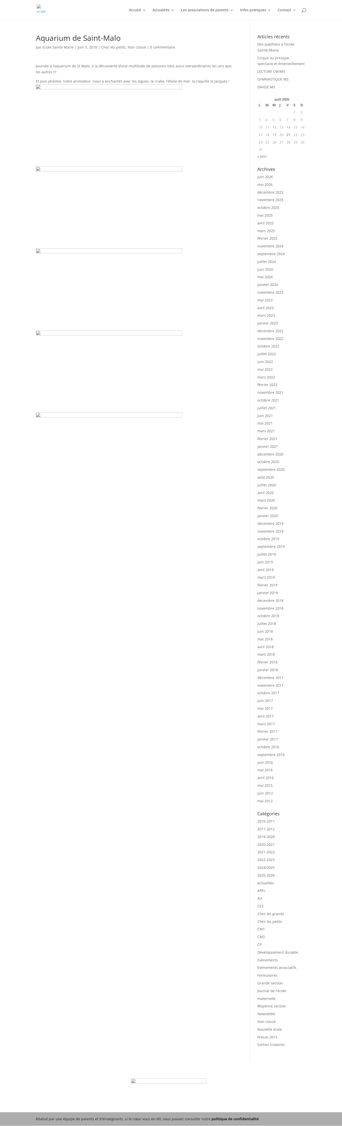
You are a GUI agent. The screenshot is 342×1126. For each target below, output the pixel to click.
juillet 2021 (266, 408)
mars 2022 (266, 377)
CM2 (261, 936)
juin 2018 (265, 631)
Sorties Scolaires (271, 1044)
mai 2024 (265, 276)
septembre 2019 (271, 546)
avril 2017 (265, 716)
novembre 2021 (270, 392)
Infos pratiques (253, 10)
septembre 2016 (271, 754)
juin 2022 (265, 361)
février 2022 (267, 384)
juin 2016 (265, 762)
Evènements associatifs (276, 967)
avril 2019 (265, 569)
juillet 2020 (266, 485)
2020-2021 (266, 844)
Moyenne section (271, 1006)
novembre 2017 (270, 685)
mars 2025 (266, 230)
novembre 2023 (270, 292)
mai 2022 (265, 369)
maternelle (266, 998)
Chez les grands (270, 913)
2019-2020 (266, 836)
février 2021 (267, 438)
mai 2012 (265, 801)
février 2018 (267, 662)
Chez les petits (113, 47)
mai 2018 (265, 639)
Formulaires (267, 975)
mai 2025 (265, 215)
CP (259, 944)
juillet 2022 (266, 353)
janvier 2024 (267, 284)
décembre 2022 (270, 330)
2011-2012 (266, 829)
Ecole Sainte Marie (58, 47)
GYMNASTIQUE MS (273, 79)
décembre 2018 (270, 600)
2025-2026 (266, 875)
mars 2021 (266, 431)
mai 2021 (265, 423)
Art (259, 898)
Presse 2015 (267, 1037)
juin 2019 (265, 562)
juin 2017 (265, 700)
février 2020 (267, 508)
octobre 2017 (268, 692)
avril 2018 (265, 646)
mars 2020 (266, 500)
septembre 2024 (271, 253)
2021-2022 (266, 852)
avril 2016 (265, 777)
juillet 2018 (266, 623)
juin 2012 (265, 793)
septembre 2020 (271, 469)
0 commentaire (162, 47)
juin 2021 (265, 415)
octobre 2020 (268, 461)
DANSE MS (266, 87)
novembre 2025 (270, 199)
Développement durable (277, 952)
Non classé (137, 47)
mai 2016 (265, 770)
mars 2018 (266, 654)
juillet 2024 (266, 261)
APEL (261, 890)
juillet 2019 (266, 554)
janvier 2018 (267, 669)
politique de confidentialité (235, 1118)
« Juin (262, 156)
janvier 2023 (267, 323)
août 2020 (265, 477)
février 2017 (267, 731)
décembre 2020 (270, 454)
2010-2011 (266, 821)
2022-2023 (266, 859)
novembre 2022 (270, 338)
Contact (284, 10)
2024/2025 (266, 867)
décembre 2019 (270, 523)
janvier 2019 (267, 592)
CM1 (261, 929)
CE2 (260, 906)
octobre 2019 (268, 538)
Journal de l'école (271, 990)
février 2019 (267, 585)
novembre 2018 (270, 608)
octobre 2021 (268, 400)
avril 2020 (265, 492)
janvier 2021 (267, 446)
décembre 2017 (270, 677)
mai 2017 (265, 708)
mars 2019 (266, 577)
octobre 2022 (268, 346)
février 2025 (267, 238)
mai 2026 (265, 184)
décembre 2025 (270, 192)
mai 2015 (265, 785)
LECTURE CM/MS (271, 71)
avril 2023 (265, 307)
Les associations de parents (205, 10)
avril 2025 (265, 223)
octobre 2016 (268, 746)
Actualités (160, 10)
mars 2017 (266, 723)
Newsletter (266, 1013)
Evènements (267, 960)
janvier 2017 (267, 739)
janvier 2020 (267, 515)
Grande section (270, 983)
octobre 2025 (268, 207)
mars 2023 (266, 315)
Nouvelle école (269, 1029)
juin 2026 (265, 176)
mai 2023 (265, 300)
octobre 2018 (268, 615)
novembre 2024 (270, 246)
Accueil (135, 10)
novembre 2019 (270, 531)
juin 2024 (265, 269)
